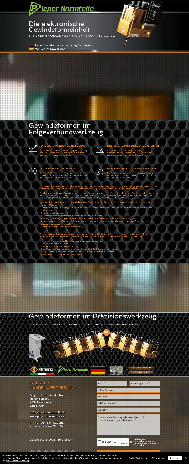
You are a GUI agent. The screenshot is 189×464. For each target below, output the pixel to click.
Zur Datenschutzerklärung (17, 460)
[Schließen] (185, 458)
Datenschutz (38, 439)
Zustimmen (175, 458)
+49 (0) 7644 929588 (53, 49)
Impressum (65, 439)
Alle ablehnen (158, 458)
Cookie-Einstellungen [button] (138, 458)
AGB (52, 439)
